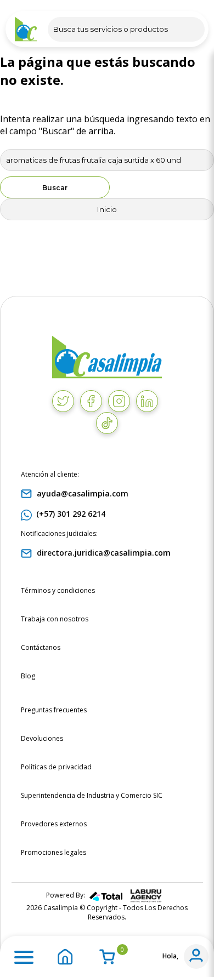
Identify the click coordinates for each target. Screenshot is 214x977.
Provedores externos (54, 824)
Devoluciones (42, 738)
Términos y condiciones (58, 590)
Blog (28, 676)
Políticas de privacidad (56, 767)
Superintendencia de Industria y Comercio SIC (91, 795)
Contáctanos (40, 647)
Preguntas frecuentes (54, 710)
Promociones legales (53, 852)
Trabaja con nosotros (54, 619)
